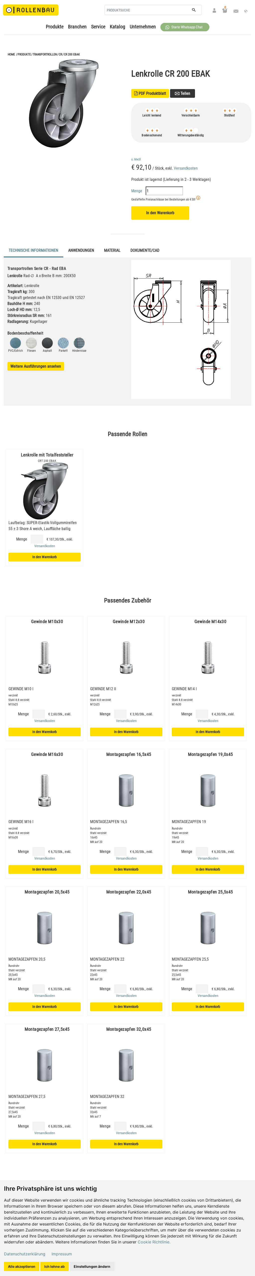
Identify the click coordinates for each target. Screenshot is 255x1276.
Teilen (185, 93)
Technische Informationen (33, 250)
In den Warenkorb (160, 212)
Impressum (62, 1253)
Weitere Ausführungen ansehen (35, 366)
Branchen (77, 27)
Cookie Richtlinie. (154, 1241)
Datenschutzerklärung (24, 1253)
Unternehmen (143, 27)
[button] (184, 27)
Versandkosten (186, 168)
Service (98, 27)
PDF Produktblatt (150, 93)
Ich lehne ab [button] (54, 1266)
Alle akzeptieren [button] (21, 1266)
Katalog (117, 27)
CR (60, 54)
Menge (137, 191)
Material (112, 250)
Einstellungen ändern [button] (92, 1266)
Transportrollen (45, 54)
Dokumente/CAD (144, 250)
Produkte (55, 27)
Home (11, 54)
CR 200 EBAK (72, 54)
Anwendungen (81, 250)
